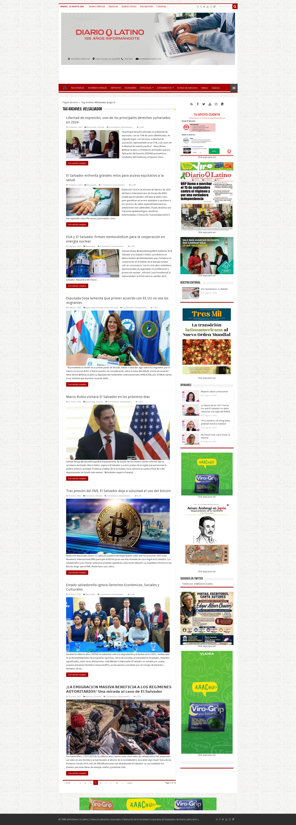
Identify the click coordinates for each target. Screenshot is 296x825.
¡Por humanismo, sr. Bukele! (214, 289)
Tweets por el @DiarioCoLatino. (197, 584)
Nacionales (91, 127)
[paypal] (214, 7)
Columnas (161, 6)
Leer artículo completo (77, 163)
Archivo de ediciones (187, 88)
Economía (89, 496)
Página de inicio (70, 102)
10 (116, 783)
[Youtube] (207, 7)
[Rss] (198, 7)
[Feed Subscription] (175, 109)
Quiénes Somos (128, 6)
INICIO (64, 87)
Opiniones (113, 6)
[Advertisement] (148, 72)
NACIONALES (77, 88)
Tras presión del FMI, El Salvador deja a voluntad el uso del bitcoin (118, 491)
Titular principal (111, 308)
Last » (130, 783)
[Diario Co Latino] (148, 38)
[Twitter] (204, 7)
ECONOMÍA (130, 88)
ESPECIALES (145, 88)
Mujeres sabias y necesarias (214, 391)
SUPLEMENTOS (164, 88)
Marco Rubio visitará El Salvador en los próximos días (108, 397)
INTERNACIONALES (97, 88)
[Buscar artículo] (235, 6)
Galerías (216, 88)
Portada (100, 127)
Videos (204, 88)
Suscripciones (146, 6)
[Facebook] (201, 7)
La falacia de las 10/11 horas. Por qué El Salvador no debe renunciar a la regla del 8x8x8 (215, 408)
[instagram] (211, 7)
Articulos (89, 696)
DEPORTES (116, 88)
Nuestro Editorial (97, 6)
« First (67, 783)
